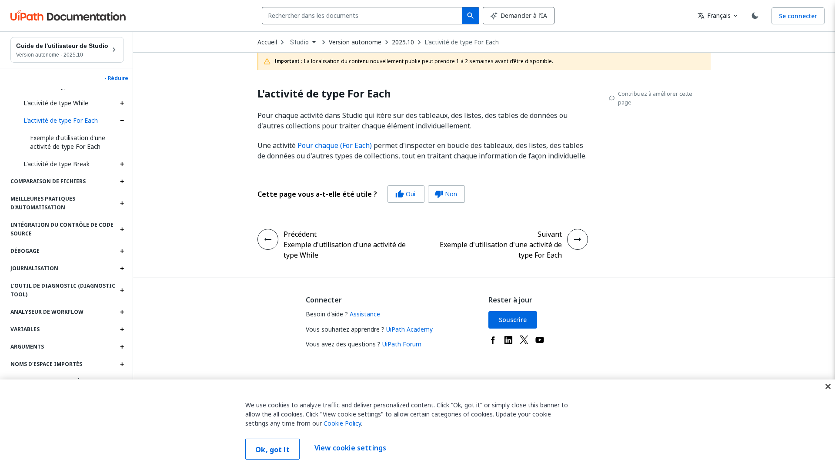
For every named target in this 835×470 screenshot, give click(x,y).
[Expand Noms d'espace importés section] (122, 364)
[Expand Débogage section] (122, 251)
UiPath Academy (409, 329)
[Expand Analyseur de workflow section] (122, 312)
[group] (361, 194)
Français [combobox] (714, 15)
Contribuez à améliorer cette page (655, 98)
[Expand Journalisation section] (122, 268)
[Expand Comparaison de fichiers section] (122, 181)
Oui (405, 193)
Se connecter (798, 15)
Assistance (365, 314)
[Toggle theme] (755, 16)
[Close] (828, 386)
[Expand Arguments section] (122, 347)
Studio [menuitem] (299, 42)
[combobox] (364, 16)
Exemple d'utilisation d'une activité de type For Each (67, 142)
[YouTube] (539, 340)
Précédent (300, 234)
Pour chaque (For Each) (334, 145)
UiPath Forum (401, 344)
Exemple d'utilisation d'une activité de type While (345, 249)
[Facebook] (492, 340)
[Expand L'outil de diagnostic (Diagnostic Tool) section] (122, 290)
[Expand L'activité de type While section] (122, 103)
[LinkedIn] (508, 340)
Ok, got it (272, 449)
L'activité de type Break (56, 163)
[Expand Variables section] (122, 329)
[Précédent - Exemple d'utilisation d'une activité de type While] (267, 239)
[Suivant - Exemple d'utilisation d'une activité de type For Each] (577, 239)
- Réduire (116, 78)
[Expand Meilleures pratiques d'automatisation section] (122, 203)
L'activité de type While (55, 102)
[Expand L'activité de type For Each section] (122, 120)
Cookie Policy (342, 423)
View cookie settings (350, 448)
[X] (524, 340)
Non (445, 193)
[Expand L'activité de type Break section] (122, 164)
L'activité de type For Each (60, 120)
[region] (417, 424)
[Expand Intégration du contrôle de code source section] (122, 229)
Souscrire (513, 319)
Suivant (550, 234)
